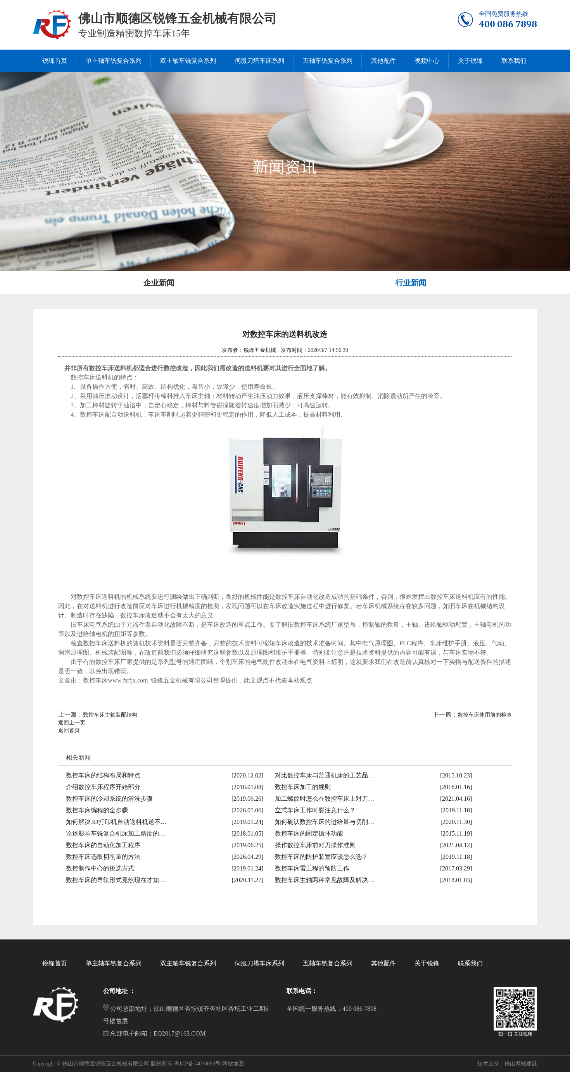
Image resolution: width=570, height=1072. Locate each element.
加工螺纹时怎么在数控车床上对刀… (324, 798)
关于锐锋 (427, 963)
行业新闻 (411, 282)
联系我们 (470, 963)
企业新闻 (158, 282)
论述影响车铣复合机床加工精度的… (115, 833)
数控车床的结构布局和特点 (103, 775)
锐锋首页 (54, 963)
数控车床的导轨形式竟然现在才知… (115, 880)
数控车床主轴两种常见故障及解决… (324, 880)
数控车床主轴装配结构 (110, 715)
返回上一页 (71, 723)
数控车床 (83, 377)
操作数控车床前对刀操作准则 (315, 845)
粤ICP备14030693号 (197, 1064)
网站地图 (233, 1064)
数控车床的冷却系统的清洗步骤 (109, 798)
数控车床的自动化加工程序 (103, 845)
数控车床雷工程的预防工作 (312, 868)
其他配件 (383, 963)
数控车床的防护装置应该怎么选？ (321, 856)
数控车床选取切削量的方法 (103, 856)
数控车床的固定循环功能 (309, 833)
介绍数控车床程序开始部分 (103, 787)
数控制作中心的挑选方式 (100, 868)
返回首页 (69, 730)
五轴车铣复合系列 (327, 963)
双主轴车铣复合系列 (188, 963)
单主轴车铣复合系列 (114, 963)
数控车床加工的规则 (303, 787)
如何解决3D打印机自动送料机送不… (116, 822)
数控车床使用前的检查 (485, 715)
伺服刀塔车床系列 (259, 963)
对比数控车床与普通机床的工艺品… (324, 775)
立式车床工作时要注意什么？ (315, 810)
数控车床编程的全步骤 (97, 810)
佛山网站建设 (520, 1064)
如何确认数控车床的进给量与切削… (324, 822)
